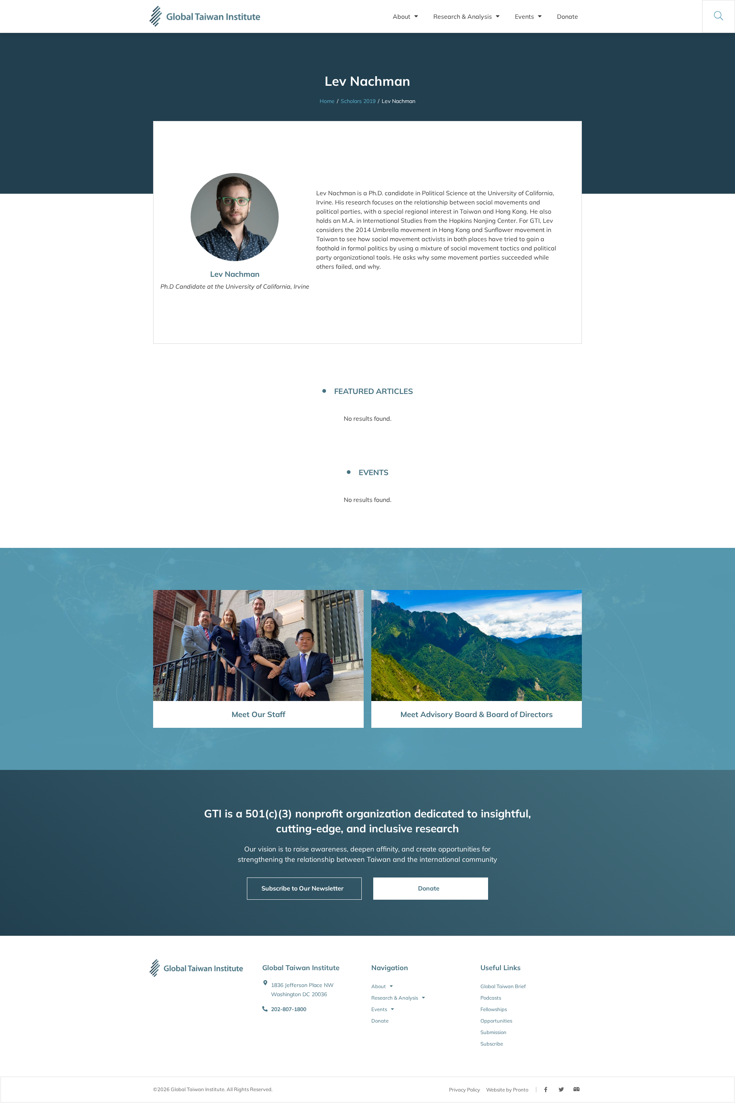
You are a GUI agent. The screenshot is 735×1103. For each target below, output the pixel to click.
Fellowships (493, 1009)
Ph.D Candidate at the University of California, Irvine (234, 286)
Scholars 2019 (358, 101)
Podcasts (490, 998)
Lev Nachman (235, 274)
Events (524, 16)
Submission (493, 1032)
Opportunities (496, 1021)
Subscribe (491, 1044)
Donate (567, 16)
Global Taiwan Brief (503, 986)
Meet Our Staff (258, 714)
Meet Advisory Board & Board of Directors (476, 714)
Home (327, 101)
